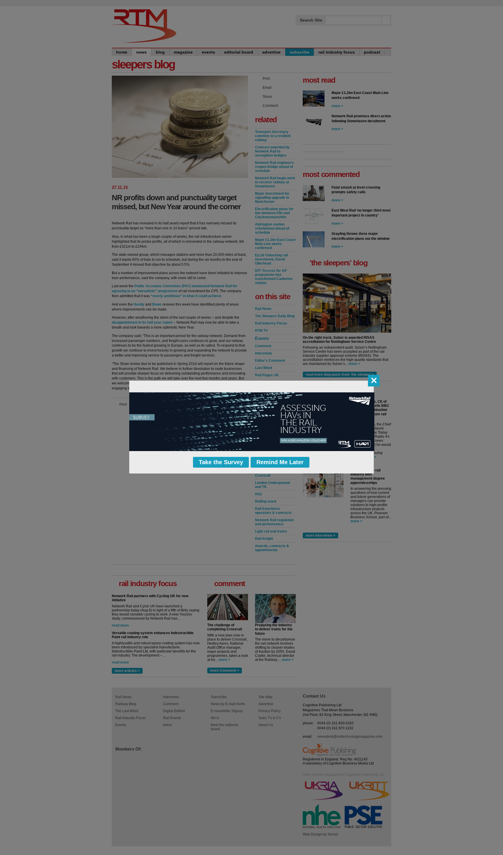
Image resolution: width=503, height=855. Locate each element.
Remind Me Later (280, 462)
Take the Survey (221, 462)
